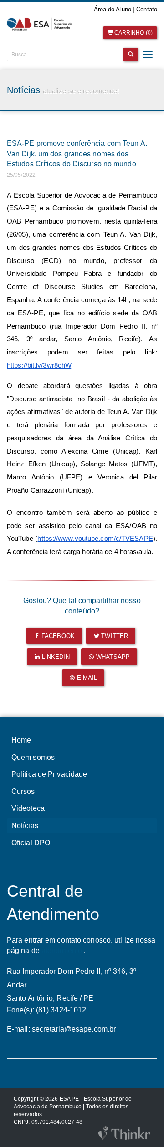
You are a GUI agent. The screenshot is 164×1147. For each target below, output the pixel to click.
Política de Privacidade (49, 774)
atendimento (61, 950)
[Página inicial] (41, 24)
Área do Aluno (112, 9)
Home (21, 740)
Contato (146, 9)
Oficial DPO (30, 843)
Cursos (23, 791)
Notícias (24, 825)
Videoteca (28, 808)
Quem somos (33, 757)
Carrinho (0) (133, 33)
